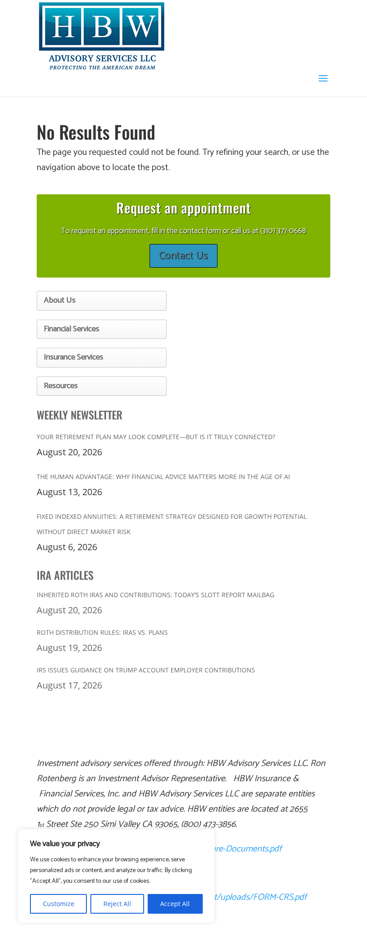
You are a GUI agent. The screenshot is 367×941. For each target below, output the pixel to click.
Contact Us (183, 256)
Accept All (175, 903)
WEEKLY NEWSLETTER (79, 414)
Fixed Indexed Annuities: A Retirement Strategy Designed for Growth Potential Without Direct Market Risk (172, 524)
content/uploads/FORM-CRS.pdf (247, 897)
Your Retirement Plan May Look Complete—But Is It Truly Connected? (156, 436)
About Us (60, 300)
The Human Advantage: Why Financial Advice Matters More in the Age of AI (163, 476)
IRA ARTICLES (65, 575)
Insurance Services (73, 357)
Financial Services (71, 329)
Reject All (117, 903)
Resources (61, 386)
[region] (116, 876)
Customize (58, 903)
